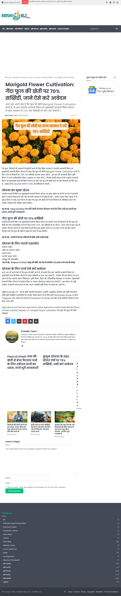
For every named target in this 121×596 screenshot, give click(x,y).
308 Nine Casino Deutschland (14, 523)
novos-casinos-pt (10, 549)
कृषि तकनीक (43, 29)
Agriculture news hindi (55, 307)
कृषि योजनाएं (34, 29)
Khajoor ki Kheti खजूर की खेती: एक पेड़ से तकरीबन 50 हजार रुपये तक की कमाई (43, 262)
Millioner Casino (9, 545)
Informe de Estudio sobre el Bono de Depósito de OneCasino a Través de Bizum (57, 1)
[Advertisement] (60, 52)
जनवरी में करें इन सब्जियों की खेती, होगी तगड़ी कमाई (29, 237)
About (70, 592)
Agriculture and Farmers (14, 307)
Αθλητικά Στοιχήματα (11, 560)
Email (8, 483)
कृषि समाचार (9, 29)
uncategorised (8, 556)
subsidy (13, 310)
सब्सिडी (5, 313)
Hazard (6, 538)
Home (9, 77)
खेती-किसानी (19, 29)
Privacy (83, 592)
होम (4, 29)
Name (8, 478)
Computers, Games (10, 531)
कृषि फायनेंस (52, 29)
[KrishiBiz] (16, 15)
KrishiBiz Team (12, 115)
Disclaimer (99, 592)
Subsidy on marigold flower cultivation (37, 310)
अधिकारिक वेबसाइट (54, 278)
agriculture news (35, 307)
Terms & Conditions (111, 592)
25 (4, 520)
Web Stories (63, 29)
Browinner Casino (10, 527)
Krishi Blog (7, 542)
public (5, 553)
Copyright (91, 592)
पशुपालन (26, 29)
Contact (77, 592)
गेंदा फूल (60, 310)
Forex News (7, 534)
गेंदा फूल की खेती (70, 310)
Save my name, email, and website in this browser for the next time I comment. (36, 487)
